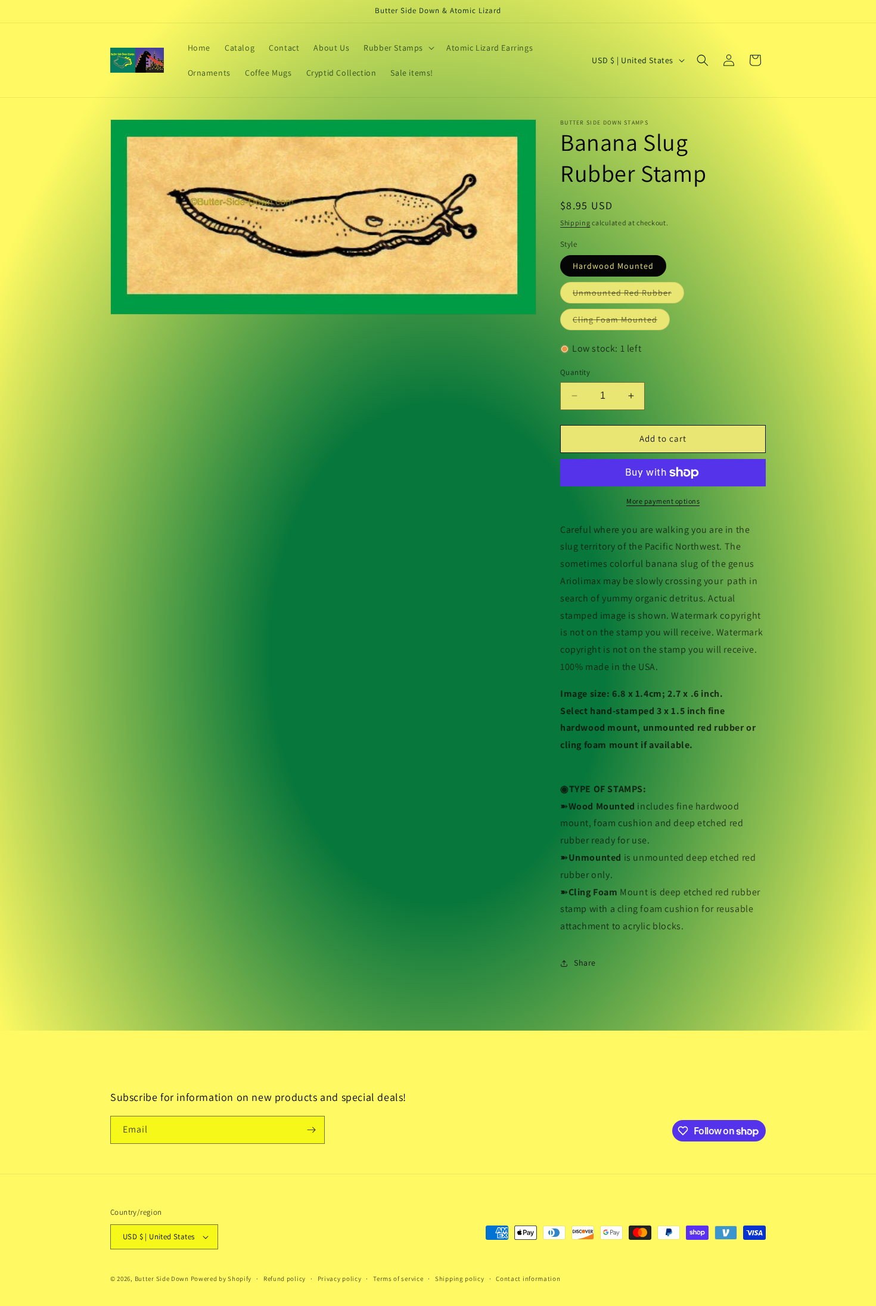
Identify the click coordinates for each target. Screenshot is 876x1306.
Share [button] (585, 962)
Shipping (575, 222)
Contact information (528, 1278)
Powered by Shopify (221, 1278)
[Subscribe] (311, 1130)
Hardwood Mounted (613, 265)
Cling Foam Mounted (621, 322)
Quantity (575, 372)
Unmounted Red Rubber (628, 295)
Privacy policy (340, 1278)
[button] (397, 47)
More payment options (663, 501)
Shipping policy (459, 1278)
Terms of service (398, 1278)
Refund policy (284, 1278)
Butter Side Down (162, 1278)
